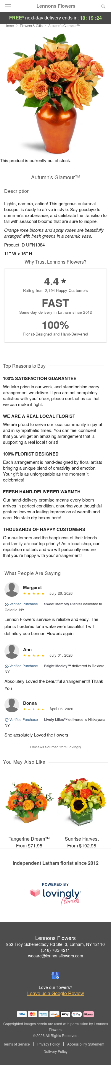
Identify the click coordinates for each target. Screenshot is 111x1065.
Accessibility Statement (85, 1044)
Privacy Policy (48, 1044)
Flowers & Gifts (31, 25)
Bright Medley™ (57, 665)
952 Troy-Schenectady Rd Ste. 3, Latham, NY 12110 (55, 944)
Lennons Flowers (55, 6)
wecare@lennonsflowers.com (55, 956)
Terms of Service (16, 1044)
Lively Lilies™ (55, 719)
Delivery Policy (55, 1051)
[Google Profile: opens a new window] (56, 975)
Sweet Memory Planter (63, 604)
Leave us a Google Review (55, 993)
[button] (98, 1051)
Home (9, 25)
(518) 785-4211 (55, 950)
